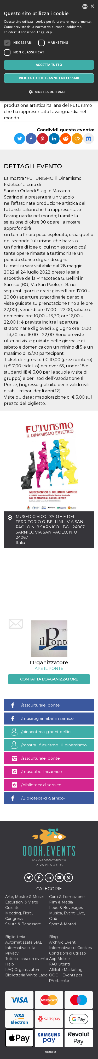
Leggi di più (46, 32)
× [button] (92, 6)
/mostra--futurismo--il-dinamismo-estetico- (54, 746)
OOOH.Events (54, 860)
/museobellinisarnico (41, 771)
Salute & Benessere (23, 924)
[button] (49, 92)
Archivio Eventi (62, 942)
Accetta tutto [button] (49, 65)
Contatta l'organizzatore (49, 679)
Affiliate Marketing (66, 969)
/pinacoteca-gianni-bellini (46, 731)
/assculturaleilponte (40, 705)
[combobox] (85, 6)
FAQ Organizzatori (22, 969)
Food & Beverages (66, 907)
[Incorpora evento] (77, 138)
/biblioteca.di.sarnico (41, 784)
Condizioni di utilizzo (67, 953)
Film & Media (61, 902)
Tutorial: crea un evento (26, 958)
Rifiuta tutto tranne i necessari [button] (49, 78)
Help (9, 964)
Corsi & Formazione (67, 896)
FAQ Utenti (59, 964)
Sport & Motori (62, 924)
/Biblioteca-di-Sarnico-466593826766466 (43, 800)
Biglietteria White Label (26, 975)
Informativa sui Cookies (70, 947)
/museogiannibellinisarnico (47, 718)
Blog (53, 936)
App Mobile (59, 958)
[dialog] (49, 50)
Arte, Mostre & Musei (24, 896)
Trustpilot (49, 1052)
